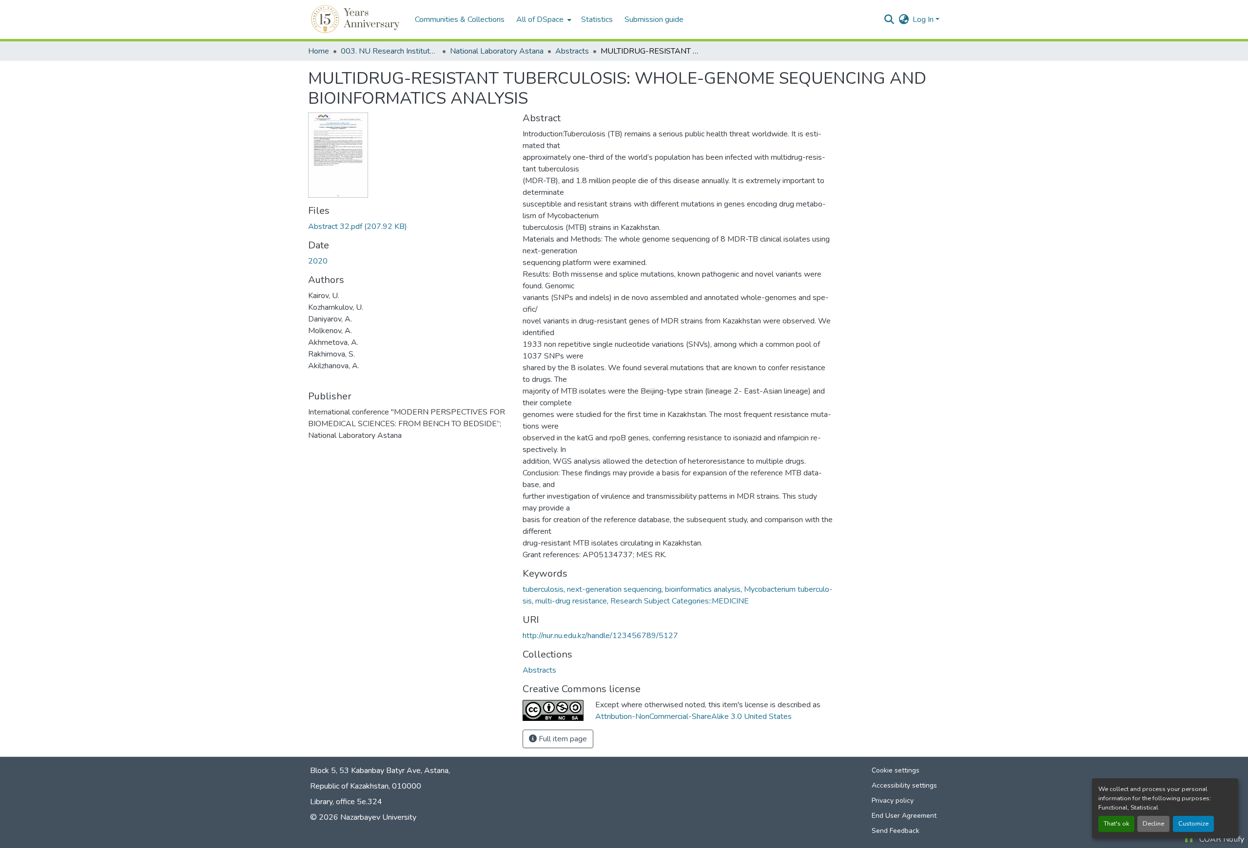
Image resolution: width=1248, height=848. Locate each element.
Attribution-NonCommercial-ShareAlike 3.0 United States (693, 716)
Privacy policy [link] (893, 800)
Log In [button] (924, 19)
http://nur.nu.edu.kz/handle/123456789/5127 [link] (600, 635)
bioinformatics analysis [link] (703, 589)
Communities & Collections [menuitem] (460, 19)
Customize (1193, 823)
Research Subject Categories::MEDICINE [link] (679, 601)
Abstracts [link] (572, 51)
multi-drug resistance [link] (571, 601)
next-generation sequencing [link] (614, 589)
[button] (356, 19)
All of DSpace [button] (540, 19)
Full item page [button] (562, 739)
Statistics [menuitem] (597, 19)
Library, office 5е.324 (346, 801)
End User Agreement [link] (904, 815)
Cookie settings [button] (895, 770)
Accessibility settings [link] (904, 785)
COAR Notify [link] (1221, 839)
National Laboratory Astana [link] (497, 51)
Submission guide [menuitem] (653, 19)
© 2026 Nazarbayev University (363, 817)
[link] (409, 226)
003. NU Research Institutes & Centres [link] (389, 51)
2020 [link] (318, 261)
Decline (1153, 823)
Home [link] (318, 51)
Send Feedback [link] (895, 830)
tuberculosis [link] (543, 589)
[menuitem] (542, 19)
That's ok (1116, 823)
